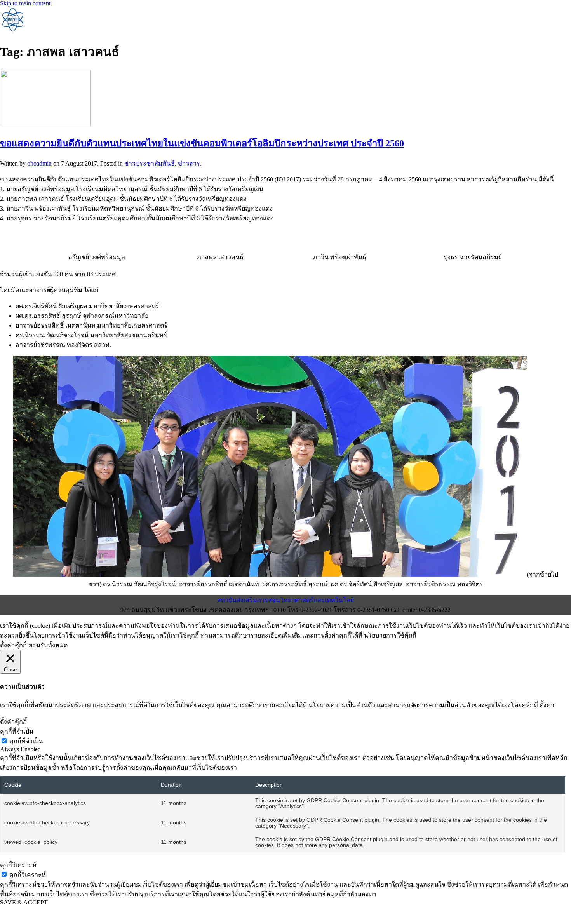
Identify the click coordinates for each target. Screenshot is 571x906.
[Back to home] (12, 29)
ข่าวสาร (189, 163)
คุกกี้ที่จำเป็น (26, 741)
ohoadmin (39, 163)
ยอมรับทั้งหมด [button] (48, 645)
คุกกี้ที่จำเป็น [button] (16, 731)
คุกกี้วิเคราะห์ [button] (18, 865)
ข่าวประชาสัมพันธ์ (149, 163)
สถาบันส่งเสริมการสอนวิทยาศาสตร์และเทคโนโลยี (285, 600)
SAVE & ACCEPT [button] (24, 902)
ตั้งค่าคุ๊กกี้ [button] (13, 645)
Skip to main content (25, 3)
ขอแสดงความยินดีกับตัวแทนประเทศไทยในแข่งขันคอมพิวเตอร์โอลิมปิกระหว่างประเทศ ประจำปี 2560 (202, 143)
